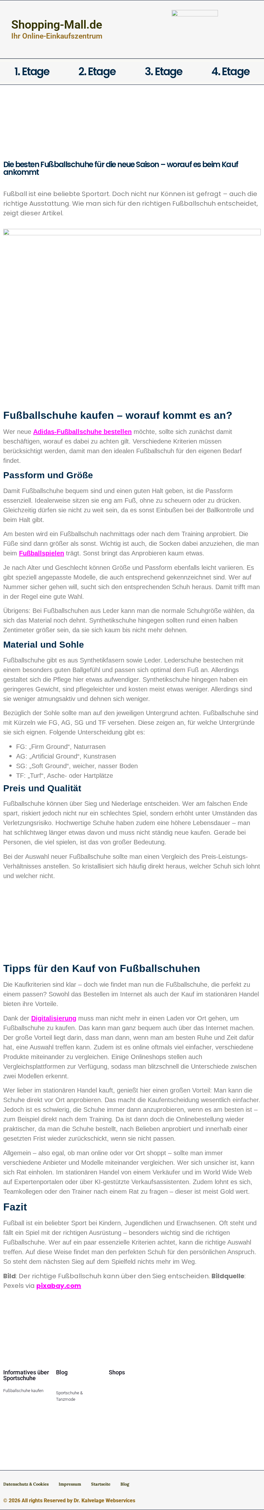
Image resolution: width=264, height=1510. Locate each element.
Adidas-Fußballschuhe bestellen (82, 431)
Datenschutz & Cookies (26, 1484)
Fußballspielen (41, 553)
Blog (124, 1484)
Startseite (100, 1484)
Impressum (70, 1484)
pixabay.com (58, 1285)
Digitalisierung (53, 1018)
